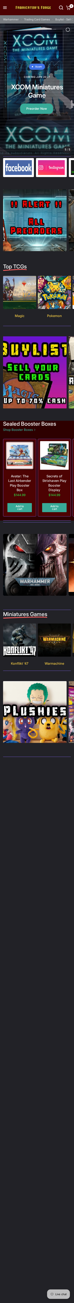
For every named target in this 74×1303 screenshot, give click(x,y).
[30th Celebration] (37, 89)
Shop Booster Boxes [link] (18, 429)
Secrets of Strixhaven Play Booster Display (54, 483)
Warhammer (11, 19)
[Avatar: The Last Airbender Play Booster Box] (19, 455)
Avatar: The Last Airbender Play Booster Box (19, 483)
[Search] (61, 7)
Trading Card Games (37, 19)
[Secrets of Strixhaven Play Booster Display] (54, 455)
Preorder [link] (35, 101)
